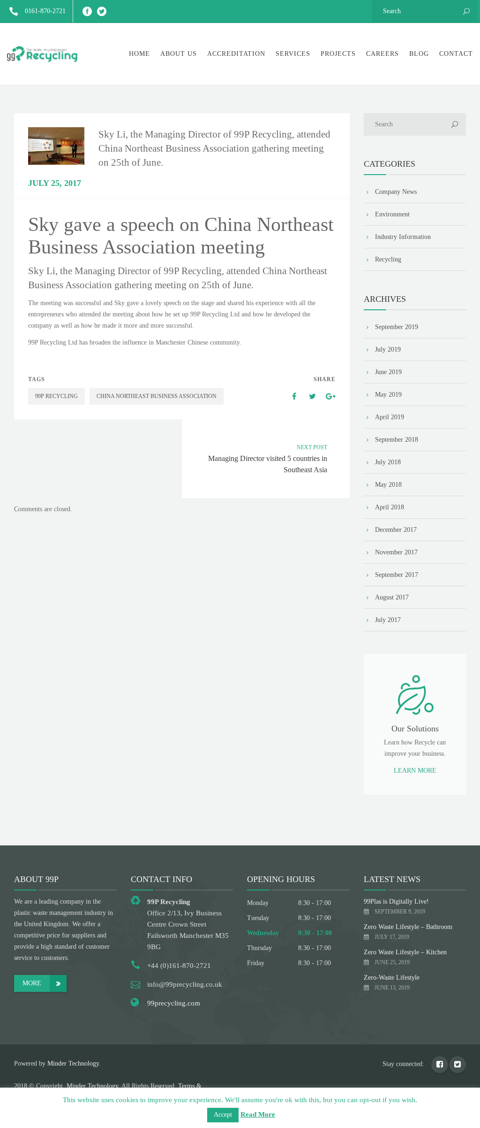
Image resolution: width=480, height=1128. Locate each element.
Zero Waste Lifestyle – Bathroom (408, 926)
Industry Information (403, 236)
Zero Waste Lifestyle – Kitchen (405, 952)
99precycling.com (173, 1003)
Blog (419, 53)
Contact (456, 53)
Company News (396, 191)
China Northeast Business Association (157, 396)
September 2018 (396, 439)
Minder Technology (73, 1063)
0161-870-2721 (45, 11)
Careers (382, 53)
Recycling (388, 259)
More (31, 983)
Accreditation (236, 53)
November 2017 (396, 552)
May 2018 (388, 484)
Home (139, 53)
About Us (178, 53)
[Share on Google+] (327, 396)
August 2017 (392, 597)
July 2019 (388, 349)
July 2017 (388, 619)
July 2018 (388, 462)
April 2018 (389, 507)
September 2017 (396, 574)
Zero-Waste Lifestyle (392, 977)
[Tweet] (307, 396)
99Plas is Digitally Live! (396, 901)
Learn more (415, 770)
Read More (257, 1114)
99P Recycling (56, 396)
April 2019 (389, 417)
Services (293, 53)
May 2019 (388, 394)
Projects (338, 53)
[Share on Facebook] (287, 396)
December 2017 (396, 529)
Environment (392, 214)
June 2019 (388, 372)
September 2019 (396, 326)
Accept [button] (223, 1114)
